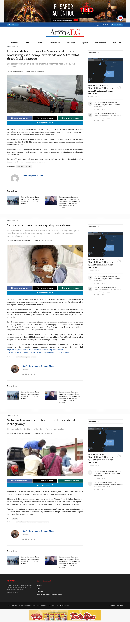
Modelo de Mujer (100, 43)
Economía (14, 43)
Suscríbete (118, 25)
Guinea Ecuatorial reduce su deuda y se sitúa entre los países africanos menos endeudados (107, 105)
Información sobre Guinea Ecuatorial (49, 594)
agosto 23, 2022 (39, 240)
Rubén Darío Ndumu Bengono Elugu (20, 240)
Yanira (33, 357)
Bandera (40, 591)
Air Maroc (28, 166)
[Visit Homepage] (65, 33)
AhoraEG (14, 605)
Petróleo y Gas (55, 43)
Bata (38, 588)
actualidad (20, 166)
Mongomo (45, 522)
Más (114, 43)
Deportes (84, 43)
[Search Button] (120, 42)
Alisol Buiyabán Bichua (16, 71)
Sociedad (40, 43)
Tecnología (71, 43)
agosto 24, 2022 (31, 71)
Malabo (39, 585)
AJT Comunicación (64, 605)
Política (27, 43)
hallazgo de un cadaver (32, 522)
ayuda (27, 357)
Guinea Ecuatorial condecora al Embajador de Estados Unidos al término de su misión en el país (108, 116)
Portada (9, 46)
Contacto (13, 25)
